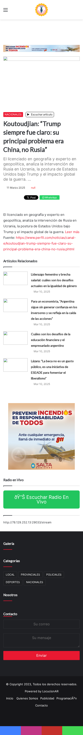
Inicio (9, 698)
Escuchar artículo (41, 114)
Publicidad (47, 698)
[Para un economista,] (15, 305)
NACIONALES (13, 114)
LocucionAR (50, 691)
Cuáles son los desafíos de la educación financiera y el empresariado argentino (50, 339)
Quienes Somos (27, 698)
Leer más (72, 232)
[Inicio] (41, 9)
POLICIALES (54, 574)
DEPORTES (13, 582)
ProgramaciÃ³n (66, 698)
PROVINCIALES (30, 574)
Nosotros (10, 595)
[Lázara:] (15, 365)
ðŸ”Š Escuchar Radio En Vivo (41, 499)
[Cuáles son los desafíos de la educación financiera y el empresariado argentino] (15, 338)
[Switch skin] (77, 11)
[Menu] (5, 11)
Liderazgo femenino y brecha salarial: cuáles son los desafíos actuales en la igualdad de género (54, 280)
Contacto (10, 614)
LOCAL (10, 574)
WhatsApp (50, 197)
